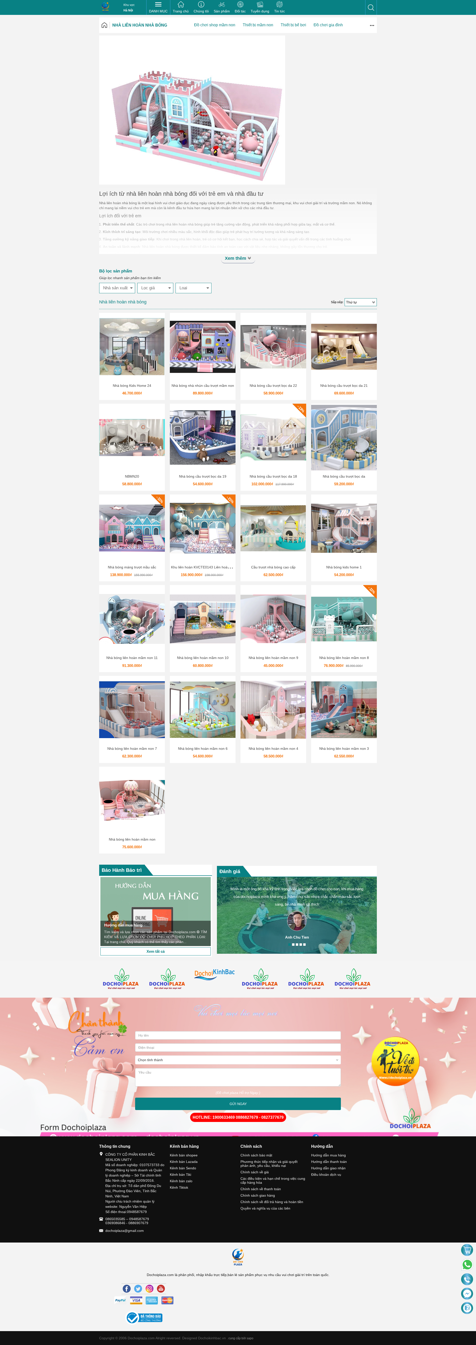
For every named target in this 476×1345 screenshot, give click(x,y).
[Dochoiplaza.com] (105, 7)
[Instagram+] (149, 1288)
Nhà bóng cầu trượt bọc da (344, 476)
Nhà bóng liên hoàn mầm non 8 (344, 658)
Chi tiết (131, 349)
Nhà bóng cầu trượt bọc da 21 (344, 386)
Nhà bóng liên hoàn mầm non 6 (203, 749)
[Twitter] (138, 1288)
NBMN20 (132, 476)
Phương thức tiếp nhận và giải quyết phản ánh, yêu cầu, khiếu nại (269, 1164)
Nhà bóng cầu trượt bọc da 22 (273, 386)
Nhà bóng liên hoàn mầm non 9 (273, 658)
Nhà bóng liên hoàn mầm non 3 (344, 749)
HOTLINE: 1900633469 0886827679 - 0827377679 (238, 1117)
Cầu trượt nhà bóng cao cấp (273, 567)
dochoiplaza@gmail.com (124, 1231)
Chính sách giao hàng (257, 1195)
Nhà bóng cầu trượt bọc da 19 (202, 476)
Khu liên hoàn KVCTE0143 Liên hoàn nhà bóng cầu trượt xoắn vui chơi (227, 567)
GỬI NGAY (238, 1104)
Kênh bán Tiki (180, 1175)
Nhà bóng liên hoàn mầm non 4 (273, 749)
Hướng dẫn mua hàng (328, 1155)
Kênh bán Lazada (184, 1162)
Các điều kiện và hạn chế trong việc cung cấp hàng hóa (272, 1180)
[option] (155, 911)
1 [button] (289, 944)
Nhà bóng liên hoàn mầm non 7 (132, 749)
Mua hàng (203, 349)
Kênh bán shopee (184, 1155)
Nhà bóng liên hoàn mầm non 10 (203, 658)
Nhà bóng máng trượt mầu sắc (132, 567)
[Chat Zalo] (467, 1308)
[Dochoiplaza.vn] (122, 979)
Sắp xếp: (337, 302)
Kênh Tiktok (179, 1187)
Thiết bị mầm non (258, 25)
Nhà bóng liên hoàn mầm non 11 (132, 658)
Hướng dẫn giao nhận (328, 1168)
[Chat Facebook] (467, 1294)
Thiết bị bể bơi (293, 25)
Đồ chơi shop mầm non (214, 25)
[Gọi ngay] (467, 1279)
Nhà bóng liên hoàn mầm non (132, 839)
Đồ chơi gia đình (328, 25)
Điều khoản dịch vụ (326, 1175)
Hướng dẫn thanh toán (329, 1162)
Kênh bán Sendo (183, 1168)
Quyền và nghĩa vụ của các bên (265, 1208)
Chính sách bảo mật (256, 1155)
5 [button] (304, 944)
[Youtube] (161, 1288)
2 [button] (293, 944)
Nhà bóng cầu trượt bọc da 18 (273, 476)
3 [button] (297, 944)
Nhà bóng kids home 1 (344, 567)
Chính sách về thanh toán (260, 1189)
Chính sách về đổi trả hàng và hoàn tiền (271, 1202)
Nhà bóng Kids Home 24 (132, 386)
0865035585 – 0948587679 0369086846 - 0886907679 (127, 1221)
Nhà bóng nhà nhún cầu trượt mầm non (203, 386)
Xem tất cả (156, 951)
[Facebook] (127, 1288)
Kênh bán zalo (181, 1181)
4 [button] (300, 944)
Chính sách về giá (254, 1172)
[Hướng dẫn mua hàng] (155, 911)
